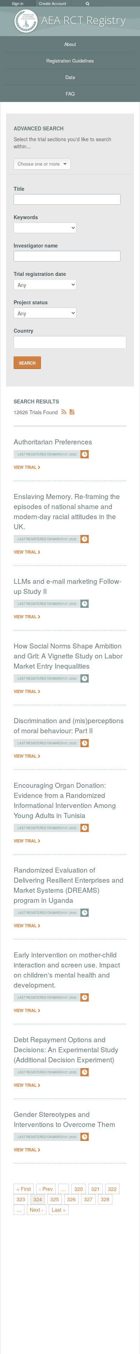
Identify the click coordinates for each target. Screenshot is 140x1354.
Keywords (26, 217)
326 (71, 1199)
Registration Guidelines (70, 60)
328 (105, 1199)
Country (23, 330)
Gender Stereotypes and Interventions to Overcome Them (64, 1119)
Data (70, 77)
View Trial (26, 467)
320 (78, 1188)
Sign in (17, 3)
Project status (31, 302)
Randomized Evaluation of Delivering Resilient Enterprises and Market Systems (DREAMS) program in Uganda (68, 885)
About (70, 44)
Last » (59, 1209)
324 (37, 1199)
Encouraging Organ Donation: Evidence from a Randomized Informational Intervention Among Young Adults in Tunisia (65, 800)
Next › (36, 1209)
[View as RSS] (63, 412)
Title (19, 188)
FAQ (70, 94)
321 (95, 1188)
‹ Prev (46, 1188)
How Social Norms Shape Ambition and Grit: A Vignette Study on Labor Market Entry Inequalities (68, 655)
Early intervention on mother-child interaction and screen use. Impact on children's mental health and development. (67, 969)
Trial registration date (40, 273)
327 (88, 1199)
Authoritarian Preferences (53, 441)
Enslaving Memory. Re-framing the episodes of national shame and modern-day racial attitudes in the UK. (67, 511)
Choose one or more (39, 163)
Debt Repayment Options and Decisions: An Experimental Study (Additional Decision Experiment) (66, 1049)
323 (21, 1199)
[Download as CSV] (72, 412)
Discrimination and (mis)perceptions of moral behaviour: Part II (69, 725)
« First (24, 1188)
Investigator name (36, 245)
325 (54, 1199)
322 (112, 1188)
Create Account (52, 3)
